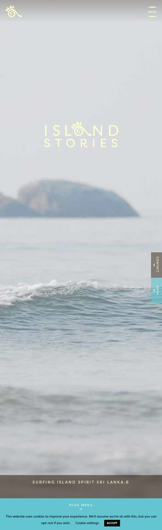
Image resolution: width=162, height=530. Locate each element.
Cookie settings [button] (87, 523)
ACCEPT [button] (112, 523)
